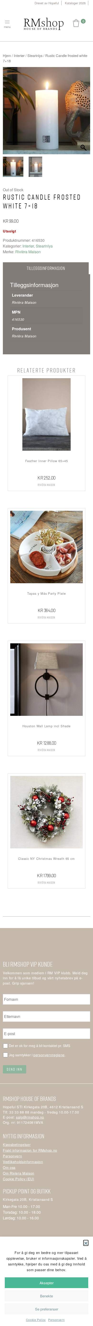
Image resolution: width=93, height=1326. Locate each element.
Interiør (19, 55)
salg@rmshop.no (30, 1117)
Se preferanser (46, 1308)
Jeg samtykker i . (37, 1054)
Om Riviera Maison (18, 1173)
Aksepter (47, 1282)
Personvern (56, 1320)
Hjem (7, 55)
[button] (85, 1242)
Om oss (9, 1167)
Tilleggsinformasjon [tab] (46, 268)
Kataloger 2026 (75, 3)
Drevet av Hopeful (47, 3)
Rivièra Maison (28, 251)
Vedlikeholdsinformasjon (23, 1161)
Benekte (46, 1295)
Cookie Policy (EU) (18, 1178)
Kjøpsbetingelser (17, 1144)
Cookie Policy (36, 1320)
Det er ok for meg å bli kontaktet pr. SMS (39, 1045)
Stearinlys (34, 55)
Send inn (14, 1069)
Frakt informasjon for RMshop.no (30, 1150)
